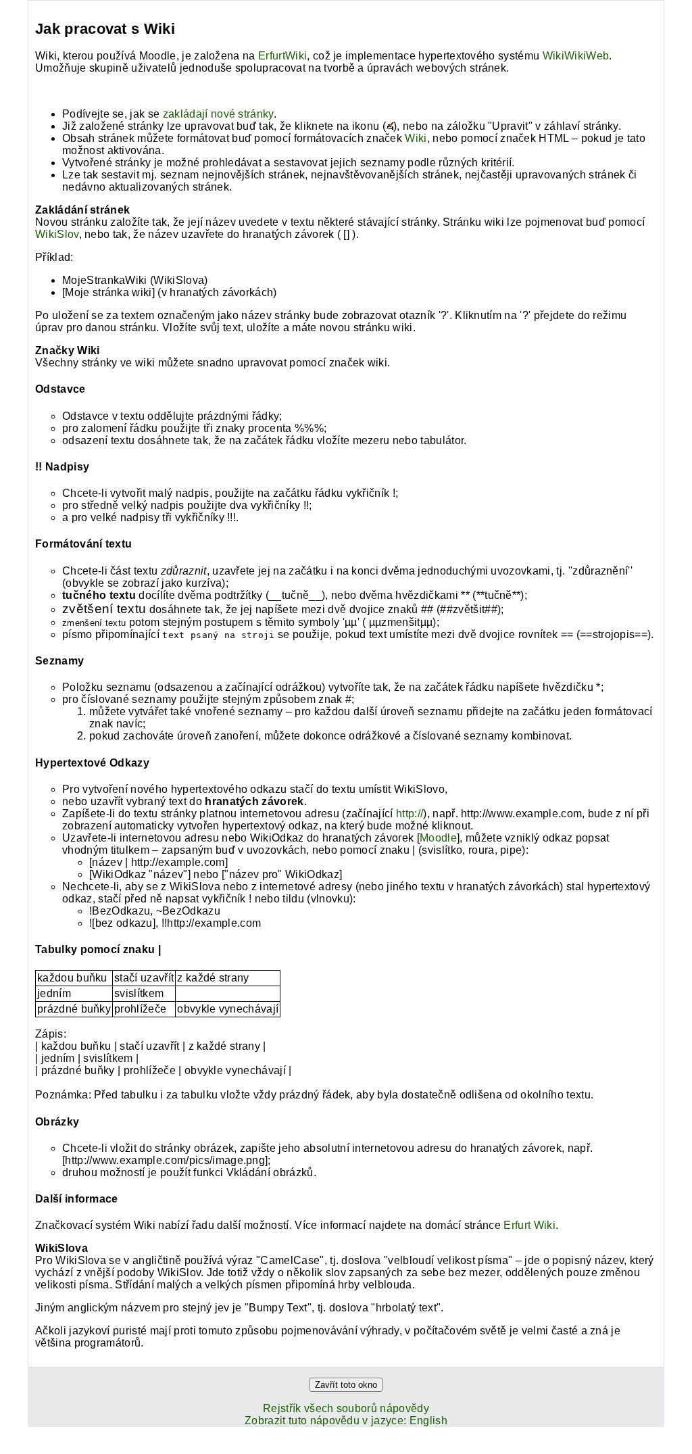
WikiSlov (57, 234)
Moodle (438, 838)
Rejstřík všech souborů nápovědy (346, 1408)
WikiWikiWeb (576, 56)
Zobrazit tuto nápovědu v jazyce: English (346, 1420)
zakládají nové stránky (218, 114)
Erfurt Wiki (529, 1225)
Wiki (415, 138)
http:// (409, 813)
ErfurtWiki (282, 56)
